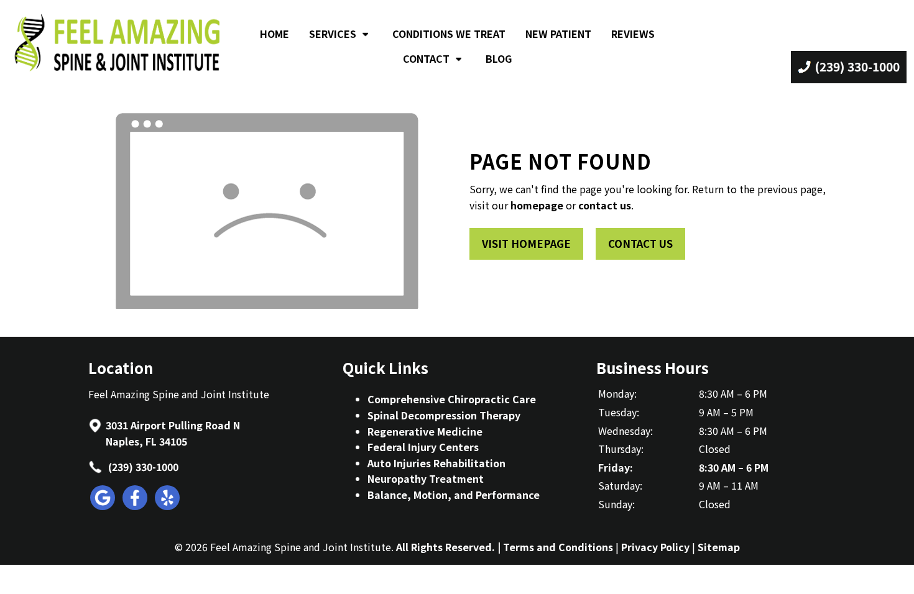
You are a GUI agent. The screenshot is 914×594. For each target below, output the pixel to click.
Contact (426, 58)
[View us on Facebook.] (135, 505)
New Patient (558, 33)
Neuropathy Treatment (425, 478)
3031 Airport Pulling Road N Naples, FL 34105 (173, 433)
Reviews (633, 33)
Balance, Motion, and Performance (453, 494)
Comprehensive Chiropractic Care (451, 398)
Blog (499, 58)
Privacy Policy (655, 546)
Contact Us (640, 243)
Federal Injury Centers (423, 446)
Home (274, 33)
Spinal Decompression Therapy (443, 415)
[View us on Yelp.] (168, 505)
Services (332, 33)
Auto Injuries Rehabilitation (436, 462)
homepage (536, 205)
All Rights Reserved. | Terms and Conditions (504, 546)
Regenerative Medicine (424, 431)
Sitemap (719, 546)
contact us (604, 205)
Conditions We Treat (448, 33)
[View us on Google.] (103, 505)
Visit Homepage (526, 243)
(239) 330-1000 (142, 466)
